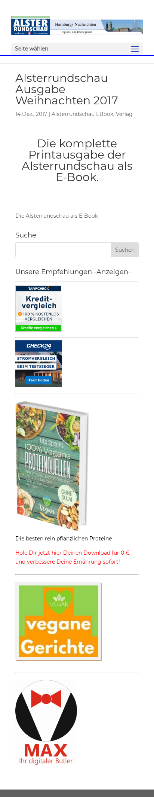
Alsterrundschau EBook (82, 114)
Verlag (124, 114)
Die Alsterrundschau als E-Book (56, 215)
